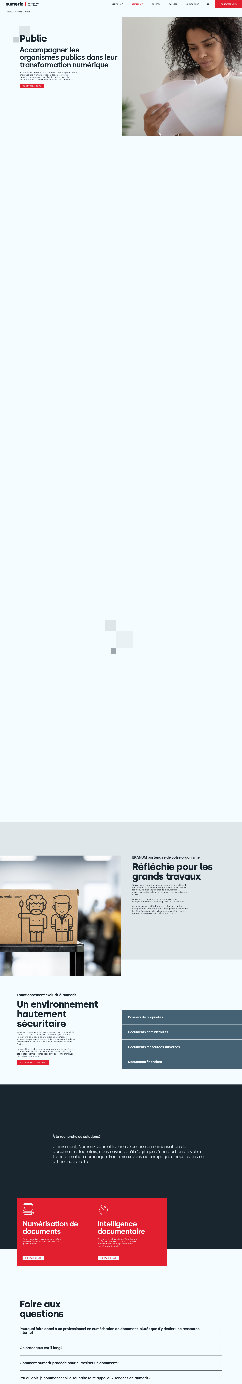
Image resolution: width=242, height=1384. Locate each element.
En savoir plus (33, 1258)
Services (116, 4)
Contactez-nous (31, 86)
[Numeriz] (22, 4)
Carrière (173, 4)
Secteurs (136, 4)
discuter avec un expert (33, 1063)
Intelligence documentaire (121, 1227)
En (208, 4)
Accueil (9, 12)
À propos (156, 4)
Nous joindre (192, 4)
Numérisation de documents (50, 1227)
